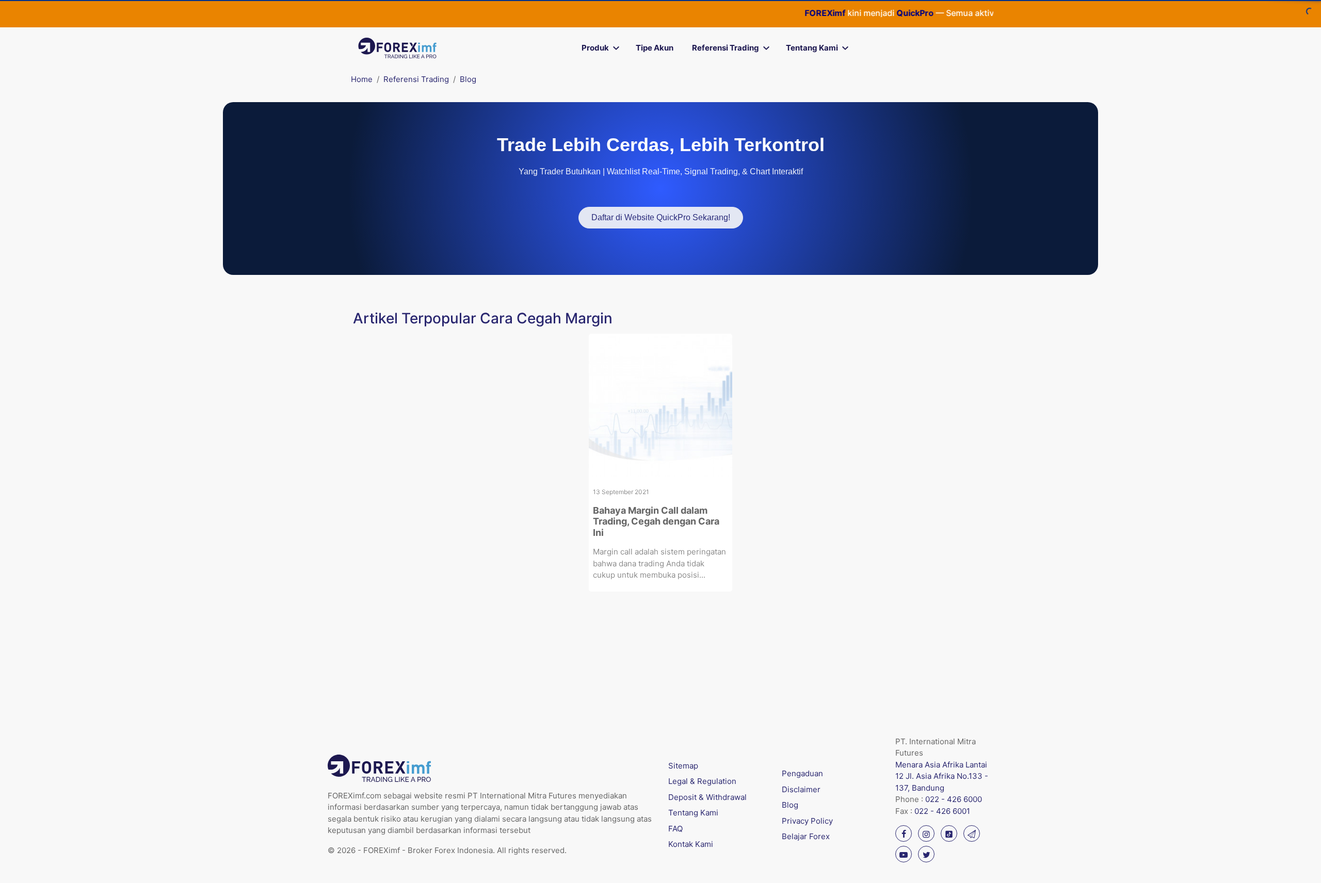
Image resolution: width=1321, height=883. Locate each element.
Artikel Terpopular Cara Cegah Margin (483, 318)
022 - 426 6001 (942, 811)
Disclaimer (801, 789)
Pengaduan (802, 773)
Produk (595, 48)
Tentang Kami (812, 48)
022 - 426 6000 (953, 799)
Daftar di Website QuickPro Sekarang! (660, 217)
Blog (468, 79)
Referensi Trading (725, 48)
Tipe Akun (654, 48)
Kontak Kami (690, 844)
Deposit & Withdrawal (707, 797)
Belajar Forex (806, 836)
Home (362, 79)
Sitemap (683, 766)
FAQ (675, 828)
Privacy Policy (807, 821)
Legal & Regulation (702, 781)
